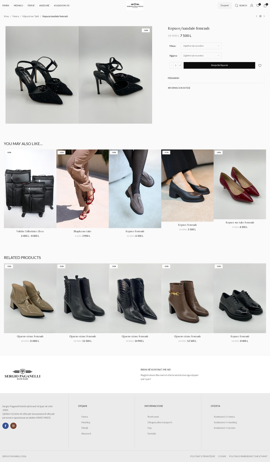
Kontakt (152, 433)
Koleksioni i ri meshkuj (225, 422)
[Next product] (264, 16)
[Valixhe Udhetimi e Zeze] (30, 188)
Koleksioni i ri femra (224, 416)
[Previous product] (256, 16)
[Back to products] (260, 16)
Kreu (6, 16)
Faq (149, 427)
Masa (172, 45)
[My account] (252, 5)
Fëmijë (84, 427)
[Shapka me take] (82, 188)
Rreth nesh (153, 416)
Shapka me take (82, 231)
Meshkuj (85, 422)
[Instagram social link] (13, 426)
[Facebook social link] (5, 426)
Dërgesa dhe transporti (160, 422)
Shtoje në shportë (219, 65)
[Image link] (22, 374)
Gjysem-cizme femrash (30, 336)
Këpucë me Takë (30, 16)
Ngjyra (173, 55)
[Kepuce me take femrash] (240, 184)
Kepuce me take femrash (240, 222)
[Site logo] (135, 5)
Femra (15, 16)
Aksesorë (86, 433)
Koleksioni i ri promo (224, 427)
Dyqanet (225, 5)
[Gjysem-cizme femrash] (30, 298)
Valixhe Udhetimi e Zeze (30, 231)
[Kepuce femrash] (135, 188)
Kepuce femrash (135, 231)
